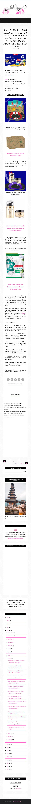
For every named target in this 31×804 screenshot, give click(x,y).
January (10, 739)
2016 (8, 760)
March (10, 733)
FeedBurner (18, 788)
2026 (8, 617)
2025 (8, 621)
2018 (8, 753)
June (9, 652)
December (10, 632)
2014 (8, 766)
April (9, 658)
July (9, 648)
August (10, 645)
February (10, 736)
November (11, 636)
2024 (8, 624)
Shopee (11, 75)
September (11, 642)
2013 (8, 769)
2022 (8, 630)
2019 (8, 750)
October (10, 639)
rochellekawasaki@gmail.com (15, 538)
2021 (8, 744)
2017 (8, 757)
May (9, 655)
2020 (8, 747)
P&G (6, 79)
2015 (8, 763)
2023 (8, 627)
